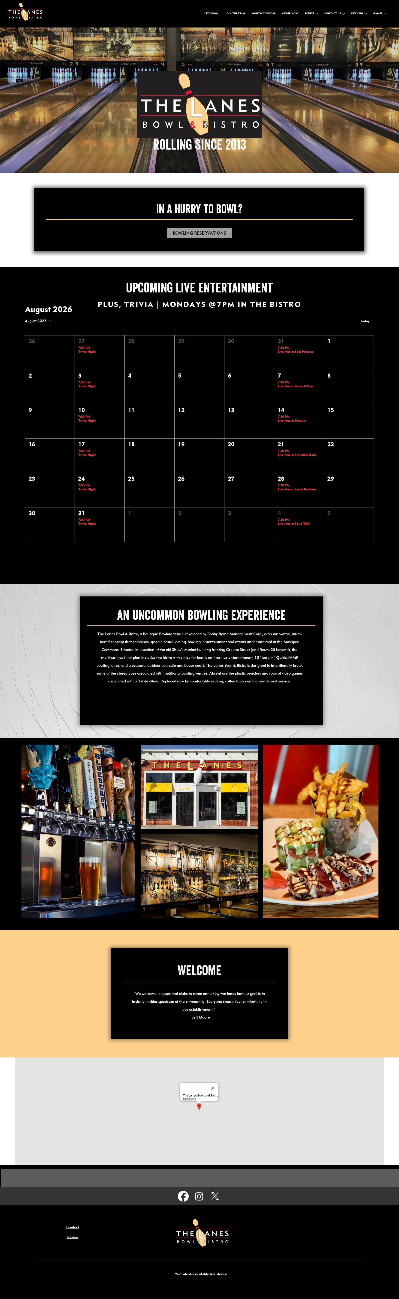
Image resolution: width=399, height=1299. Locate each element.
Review (72, 1237)
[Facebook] (183, 1196)
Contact (72, 1227)
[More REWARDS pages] (366, 14)
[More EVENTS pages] (317, 14)
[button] (50, 352)
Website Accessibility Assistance (201, 1274)
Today (364, 321)
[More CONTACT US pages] (343, 14)
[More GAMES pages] (385, 14)
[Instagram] (199, 1196)
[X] (215, 1196)
